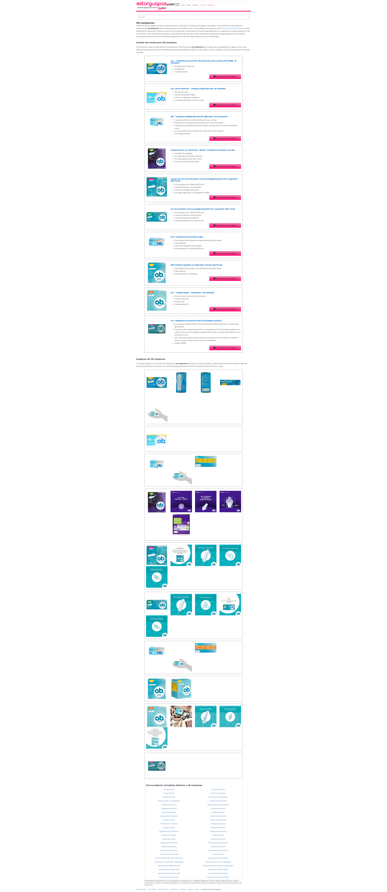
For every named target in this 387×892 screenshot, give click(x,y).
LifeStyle (195, 5)
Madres (203, 5)
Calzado (190, 889)
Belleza (183, 889)
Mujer (189, 5)
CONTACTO (174, 889)
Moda (183, 5)
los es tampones (228, 28)
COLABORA (152, 889)
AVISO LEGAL (163, 889)
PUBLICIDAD (141, 889)
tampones (241, 28)
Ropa (197, 889)
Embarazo (211, 5)
